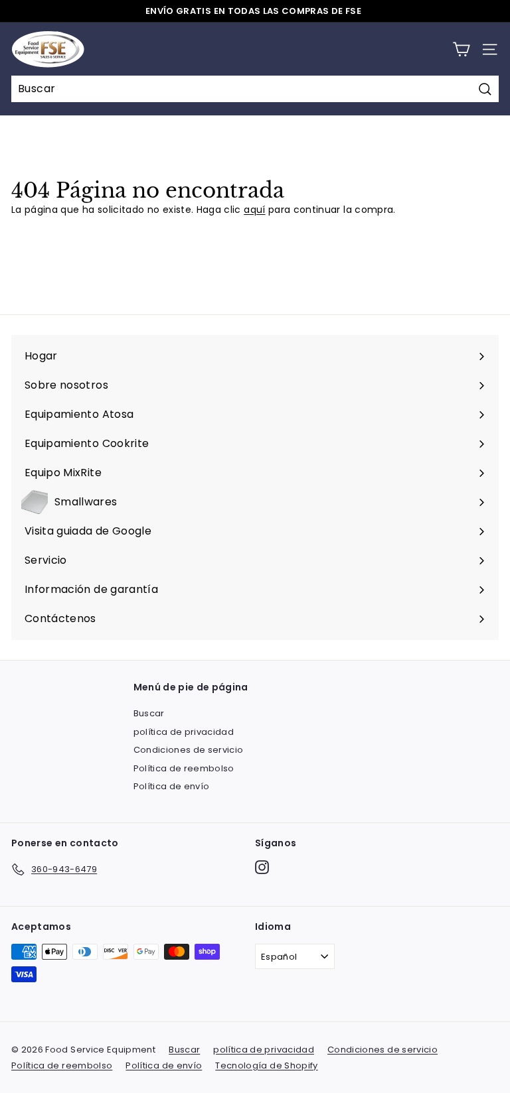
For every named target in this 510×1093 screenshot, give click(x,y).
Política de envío (171, 786)
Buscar (149, 713)
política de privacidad (183, 732)
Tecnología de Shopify (266, 1065)
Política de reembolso (183, 768)
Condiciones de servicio (188, 749)
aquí (254, 209)
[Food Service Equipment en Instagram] (262, 867)
